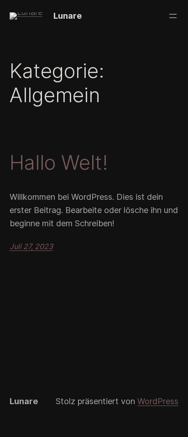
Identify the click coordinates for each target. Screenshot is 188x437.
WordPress (157, 401)
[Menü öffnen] (172, 15)
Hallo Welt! (59, 162)
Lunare (67, 16)
